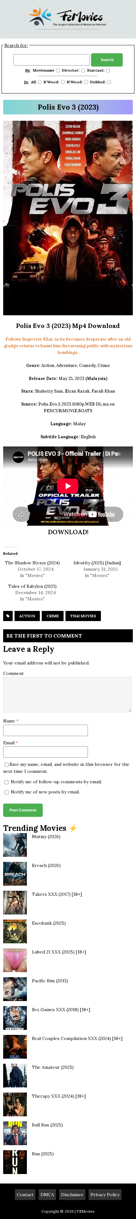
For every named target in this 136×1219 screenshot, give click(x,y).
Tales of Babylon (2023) (32, 586)
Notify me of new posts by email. (45, 792)
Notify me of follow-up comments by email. (56, 782)
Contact (25, 1194)
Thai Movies (83, 615)
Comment (13, 673)
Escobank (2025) (49, 923)
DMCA (47, 1194)
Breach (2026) (46, 865)
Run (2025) (43, 1154)
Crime (52, 615)
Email (9, 743)
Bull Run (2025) (47, 1125)
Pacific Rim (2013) (50, 981)
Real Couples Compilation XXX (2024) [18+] (77, 1038)
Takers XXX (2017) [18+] (57, 894)
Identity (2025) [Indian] (97, 563)
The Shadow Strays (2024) (32, 563)
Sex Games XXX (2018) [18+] (61, 1009)
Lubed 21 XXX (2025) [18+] (59, 952)
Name (9, 721)
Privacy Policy (105, 1194)
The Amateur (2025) (53, 1067)
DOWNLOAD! (68, 532)
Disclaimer (72, 1194)
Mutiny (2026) (46, 836)
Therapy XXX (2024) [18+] (59, 1096)
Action (27, 615)
